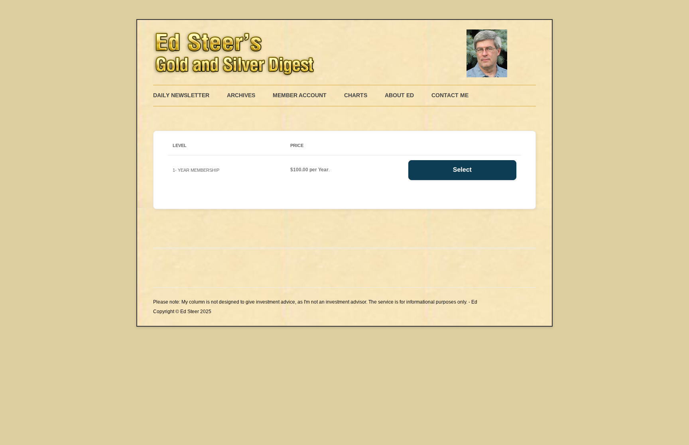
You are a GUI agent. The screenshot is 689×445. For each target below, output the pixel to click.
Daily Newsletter (181, 95)
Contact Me (450, 95)
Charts (355, 95)
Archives (241, 95)
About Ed (399, 95)
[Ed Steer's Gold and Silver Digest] (332, 52)
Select (462, 170)
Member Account (300, 95)
